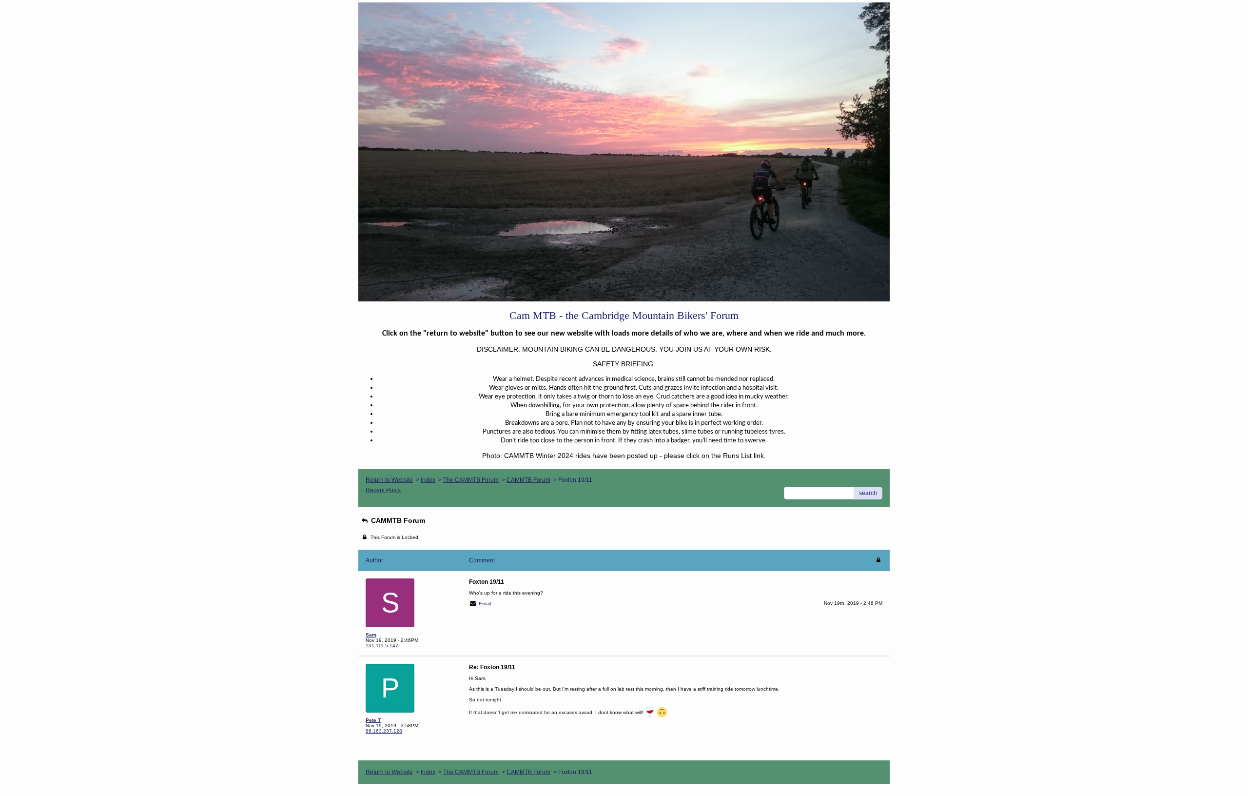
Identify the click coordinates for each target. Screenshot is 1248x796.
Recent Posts (383, 490)
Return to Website (389, 480)
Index (428, 480)
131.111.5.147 (382, 645)
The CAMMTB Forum (471, 480)
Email (485, 603)
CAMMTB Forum (528, 480)
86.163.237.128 (384, 731)
